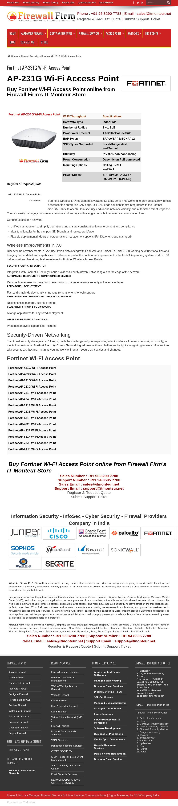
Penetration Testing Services (67, 745)
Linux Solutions (103, 714)
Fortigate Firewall (18, 694)
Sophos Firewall (17, 705)
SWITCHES (133, 33)
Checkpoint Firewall (19, 683)
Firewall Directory (31, 2)
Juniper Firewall (17, 672)
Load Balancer (59, 711)
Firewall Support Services (65, 672)
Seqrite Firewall (17, 733)
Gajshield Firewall (18, 727)
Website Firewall (60, 694)
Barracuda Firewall (19, 716)
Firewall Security (30, 56)
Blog (12, 42)
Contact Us (27, 42)
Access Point (113, 33)
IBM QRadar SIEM (19, 750)
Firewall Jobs (68, 2)
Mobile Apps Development (109, 739)
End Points (151, 33)
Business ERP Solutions (108, 733)
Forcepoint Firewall (19, 699)
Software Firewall (61, 33)
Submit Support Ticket (142, 19)
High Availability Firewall (64, 706)
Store (44, 42)
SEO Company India (146, 795)
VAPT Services (59, 740)
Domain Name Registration (110, 753)
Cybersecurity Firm (87, 2)
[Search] (168, 2)
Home (12, 33)
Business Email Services (108, 686)
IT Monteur (29, 802)
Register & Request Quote (99, 19)
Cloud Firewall (59, 700)
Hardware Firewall (32, 33)
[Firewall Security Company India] (41, 20)
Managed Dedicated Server (110, 702)
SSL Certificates (103, 697)
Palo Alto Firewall (18, 688)
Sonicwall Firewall (18, 722)
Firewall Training (50, 2)
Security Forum (106, 2)
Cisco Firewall (16, 677)
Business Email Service (108, 759)
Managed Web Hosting (107, 680)
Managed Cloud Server (107, 708)
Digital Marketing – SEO (108, 691)
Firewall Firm (13, 2)
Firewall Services (89, 33)
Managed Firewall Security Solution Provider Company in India (67, 795)
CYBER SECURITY (61, 751)
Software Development (107, 728)
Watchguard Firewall (20, 710)
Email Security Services (64, 774)
